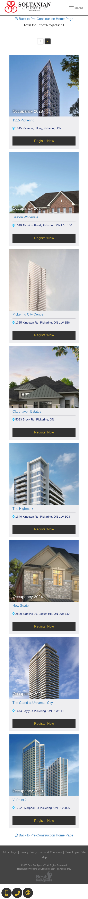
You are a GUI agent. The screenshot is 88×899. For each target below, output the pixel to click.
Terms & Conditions (50, 852)
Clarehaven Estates (26, 411)
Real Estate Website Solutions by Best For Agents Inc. (44, 869)
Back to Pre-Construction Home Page (45, 19)
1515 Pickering (23, 120)
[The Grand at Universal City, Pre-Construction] (44, 692)
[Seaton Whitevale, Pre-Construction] (44, 206)
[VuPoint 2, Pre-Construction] (44, 789)
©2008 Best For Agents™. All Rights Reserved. (44, 865)
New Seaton (21, 605)
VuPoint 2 (19, 800)
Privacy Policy (28, 852)
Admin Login (10, 852)
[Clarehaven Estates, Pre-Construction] (44, 401)
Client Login (72, 852)
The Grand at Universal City (32, 703)
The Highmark (22, 508)
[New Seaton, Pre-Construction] (44, 595)
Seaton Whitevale (25, 217)
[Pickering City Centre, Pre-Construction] (44, 304)
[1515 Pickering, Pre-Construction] (44, 109)
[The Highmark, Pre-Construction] (44, 498)
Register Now (44, 141)
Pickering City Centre (27, 314)
